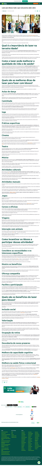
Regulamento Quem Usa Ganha (5, 440)
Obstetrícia (23, 443)
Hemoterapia (30, 438)
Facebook (38, 377)
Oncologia (22, 445)
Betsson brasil (29, 203)
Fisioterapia (23, 435)
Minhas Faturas (30, 3)
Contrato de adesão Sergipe (5, 437)
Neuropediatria (23, 442)
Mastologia (29, 439)
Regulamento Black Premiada (5, 451)
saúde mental (22, 312)
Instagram (3, 378)
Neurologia (36, 442)
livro (8, 172)
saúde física (35, 374)
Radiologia (29, 449)
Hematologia (23, 438)
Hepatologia (36, 438)
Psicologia (29, 447)
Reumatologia (23, 450)
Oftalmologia (37, 444)
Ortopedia (29, 445)
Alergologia (30, 432)
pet (13, 232)
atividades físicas (13, 367)
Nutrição (29, 442)
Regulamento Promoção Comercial (4, 446)
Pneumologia (30, 446)
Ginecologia (36, 437)
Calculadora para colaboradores (5, 434)
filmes (3, 144)
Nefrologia (23, 441)
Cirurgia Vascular (30, 433)
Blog (12, 433)
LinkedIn (7, 378)
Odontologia (30, 443)
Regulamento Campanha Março (5, 444)
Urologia (36, 448)
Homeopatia (23, 439)
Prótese (22, 447)
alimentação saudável (32, 35)
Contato (12, 434)
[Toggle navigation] (39, 3)
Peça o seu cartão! (36, 3)
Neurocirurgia (30, 441)
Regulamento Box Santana (5, 452)
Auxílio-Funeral (3, 433)
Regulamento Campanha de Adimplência (5, 443)
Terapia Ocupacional (31, 450)
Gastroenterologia (24, 437)
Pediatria (22, 446)
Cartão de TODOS (13, 435)
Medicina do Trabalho (36, 440)
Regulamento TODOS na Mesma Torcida (5, 439)
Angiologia (36, 432)
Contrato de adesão (4, 435)
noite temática (30, 142)
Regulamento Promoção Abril (5, 454)
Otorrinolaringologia (38, 446)
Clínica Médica (23, 434)
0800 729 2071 (25, 1)
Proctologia (36, 447)
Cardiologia (23, 433)
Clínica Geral (36, 433)
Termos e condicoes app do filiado (5, 450)
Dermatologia (30, 434)
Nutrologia (36, 443)
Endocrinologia (37, 434)
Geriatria (29, 437)
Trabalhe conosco (13, 437)
